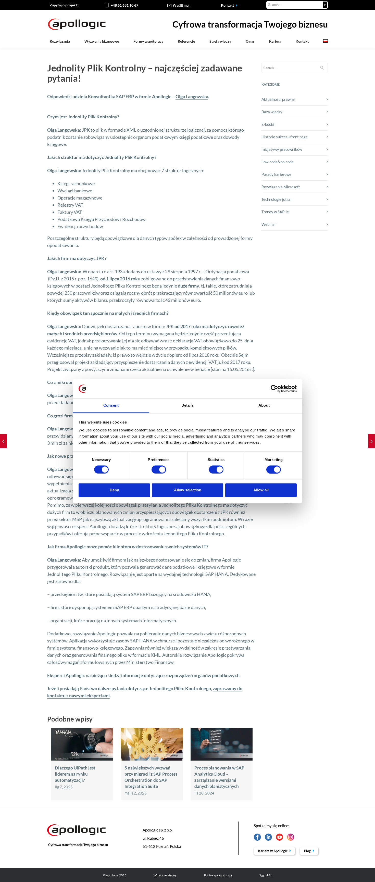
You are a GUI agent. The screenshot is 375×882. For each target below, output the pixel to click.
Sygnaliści (265, 875)
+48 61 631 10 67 (124, 5)
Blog (307, 851)
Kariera (275, 41)
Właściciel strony (165, 875)
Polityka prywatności (218, 875)
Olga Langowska (192, 96)
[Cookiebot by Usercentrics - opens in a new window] (274, 388)
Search (325, 5)
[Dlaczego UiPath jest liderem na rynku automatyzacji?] (82, 759)
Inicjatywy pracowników (281, 149)
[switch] (159, 469)
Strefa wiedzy (220, 41)
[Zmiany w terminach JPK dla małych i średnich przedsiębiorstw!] (371, 441)
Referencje (186, 41)
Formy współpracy (148, 41)
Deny (114, 490)
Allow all (261, 490)
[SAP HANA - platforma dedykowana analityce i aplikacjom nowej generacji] (3, 441)
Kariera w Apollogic (273, 851)
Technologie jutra (275, 199)
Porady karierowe (276, 174)
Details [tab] (187, 405)
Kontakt (228, 5)
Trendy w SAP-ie (275, 211)
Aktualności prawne (278, 99)
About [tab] (264, 405)
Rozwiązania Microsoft (280, 186)
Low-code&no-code (277, 161)
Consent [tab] (111, 405)
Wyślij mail (182, 5)
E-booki (267, 124)
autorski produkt (92, 567)
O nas (250, 41)
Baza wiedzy (271, 111)
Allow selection (187, 490)
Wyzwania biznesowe (101, 41)
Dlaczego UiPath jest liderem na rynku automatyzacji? (75, 774)
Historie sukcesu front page (284, 136)
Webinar (268, 224)
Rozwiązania (60, 41)
